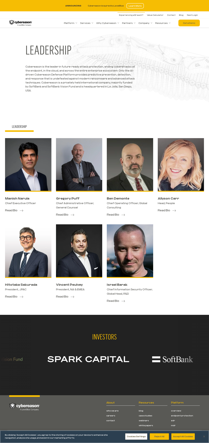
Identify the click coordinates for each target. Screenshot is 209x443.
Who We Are (112, 410)
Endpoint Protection (182, 415)
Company (143, 23)
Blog (181, 15)
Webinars (144, 420)
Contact (171, 15)
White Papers (146, 425)
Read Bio (11, 210)
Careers (110, 415)
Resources (161, 23)
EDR (173, 420)
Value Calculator (155, 15)
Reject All (159, 436)
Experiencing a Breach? (131, 15)
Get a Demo (189, 23)
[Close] (204, 436)
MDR (173, 425)
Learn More (135, 6)
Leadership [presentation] (19, 126)
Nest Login (192, 15)
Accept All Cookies (183, 436)
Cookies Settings (136, 436)
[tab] (19, 127)
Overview (176, 410)
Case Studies (145, 415)
